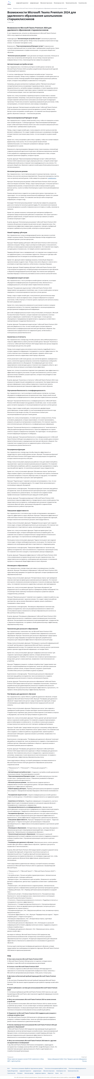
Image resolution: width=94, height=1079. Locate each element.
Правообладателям (12, 1071)
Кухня (56, 1073)
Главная (9, 8)
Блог (8, 1068)
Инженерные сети (59, 3)
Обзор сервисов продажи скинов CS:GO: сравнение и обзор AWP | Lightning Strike (25, 1059)
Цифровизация (34, 3)
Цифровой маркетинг (22, 3)
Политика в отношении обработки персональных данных (27, 1068)
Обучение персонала (46, 3)
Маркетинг (50, 1073)
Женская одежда (29, 1073)
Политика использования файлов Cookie (56, 1068)
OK (78, 1077)
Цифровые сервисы (40, 1073)
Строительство (82, 3)
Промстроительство (71, 3)
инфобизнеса (52, 178)
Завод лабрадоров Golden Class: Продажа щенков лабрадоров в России (67, 1059)
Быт (61, 1073)
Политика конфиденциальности (77, 1068)
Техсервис (20, 1073)
